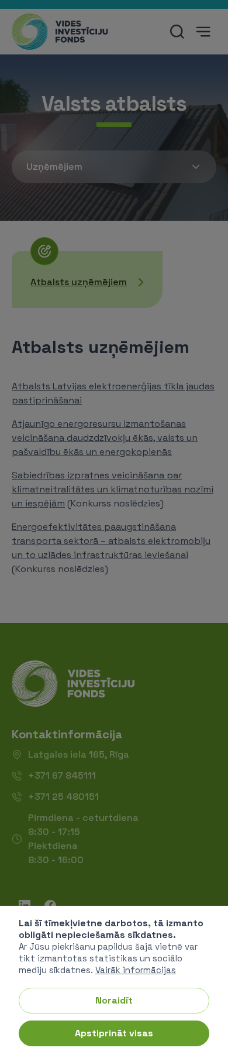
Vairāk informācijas (135, 969)
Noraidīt (114, 1000)
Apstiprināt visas (114, 1033)
